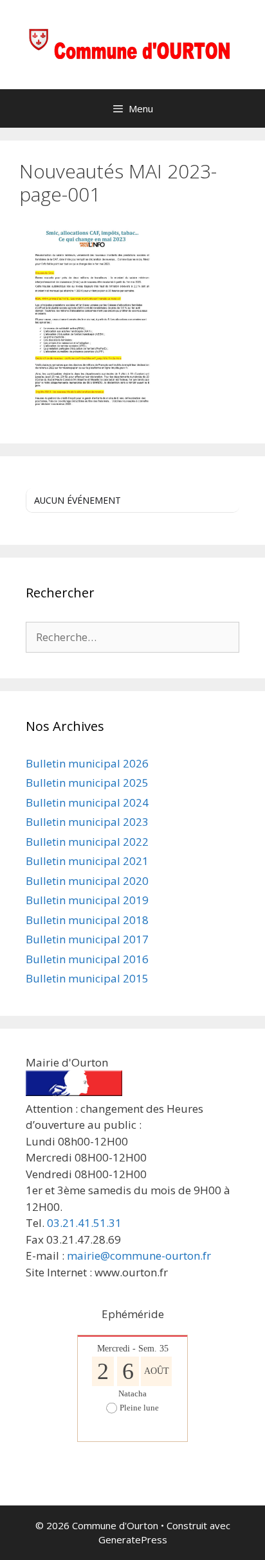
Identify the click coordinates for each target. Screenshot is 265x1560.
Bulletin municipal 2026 (87, 763)
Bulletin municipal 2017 (87, 939)
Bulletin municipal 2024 (87, 802)
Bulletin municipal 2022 (87, 841)
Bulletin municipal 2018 (87, 920)
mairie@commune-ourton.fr (139, 1255)
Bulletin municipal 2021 (87, 860)
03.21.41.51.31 (84, 1222)
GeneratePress (132, 1539)
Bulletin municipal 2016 (87, 959)
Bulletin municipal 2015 (87, 978)
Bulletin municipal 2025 (87, 782)
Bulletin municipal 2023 (87, 821)
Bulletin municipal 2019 (87, 900)
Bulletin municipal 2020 (87, 880)
